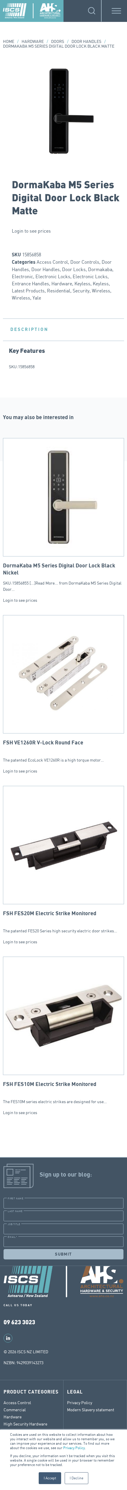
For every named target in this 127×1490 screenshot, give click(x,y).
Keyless (82, 284)
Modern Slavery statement (90, 1409)
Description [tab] (29, 329)
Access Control (52, 262)
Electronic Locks (52, 276)
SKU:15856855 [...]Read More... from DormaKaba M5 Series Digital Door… (62, 577)
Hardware (33, 41)
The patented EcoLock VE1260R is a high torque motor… (53, 751)
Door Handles (86, 41)
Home (8, 41)
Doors (57, 41)
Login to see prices (31, 231)
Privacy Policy (74, 1448)
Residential (58, 291)
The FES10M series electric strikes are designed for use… (55, 1093)
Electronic (22, 276)
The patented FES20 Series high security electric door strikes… (60, 922)
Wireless (101, 291)
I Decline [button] (76, 1478)
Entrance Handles (30, 284)
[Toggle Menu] (116, 11)
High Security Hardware (25, 1423)
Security (81, 291)
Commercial (15, 1409)
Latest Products (28, 291)
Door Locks (74, 269)
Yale (36, 298)
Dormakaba (100, 269)
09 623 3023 (19, 1321)
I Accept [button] (50, 1478)
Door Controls (84, 262)
